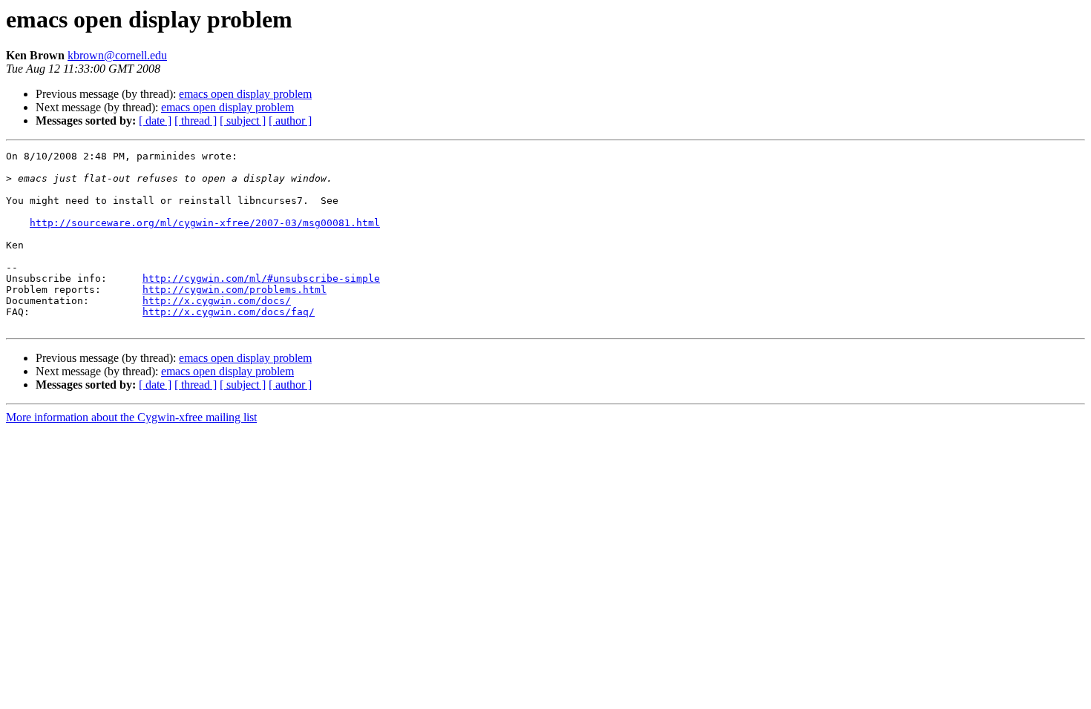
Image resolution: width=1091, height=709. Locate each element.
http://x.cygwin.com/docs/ (216, 300)
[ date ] (155, 120)
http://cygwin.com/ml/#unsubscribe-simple (261, 278)
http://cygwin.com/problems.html (234, 289)
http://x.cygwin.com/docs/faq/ (228, 311)
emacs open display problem (245, 94)
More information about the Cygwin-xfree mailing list (131, 417)
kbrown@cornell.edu (117, 55)
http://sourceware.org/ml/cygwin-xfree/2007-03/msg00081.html (205, 222)
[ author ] (290, 120)
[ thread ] (195, 120)
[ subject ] (243, 120)
